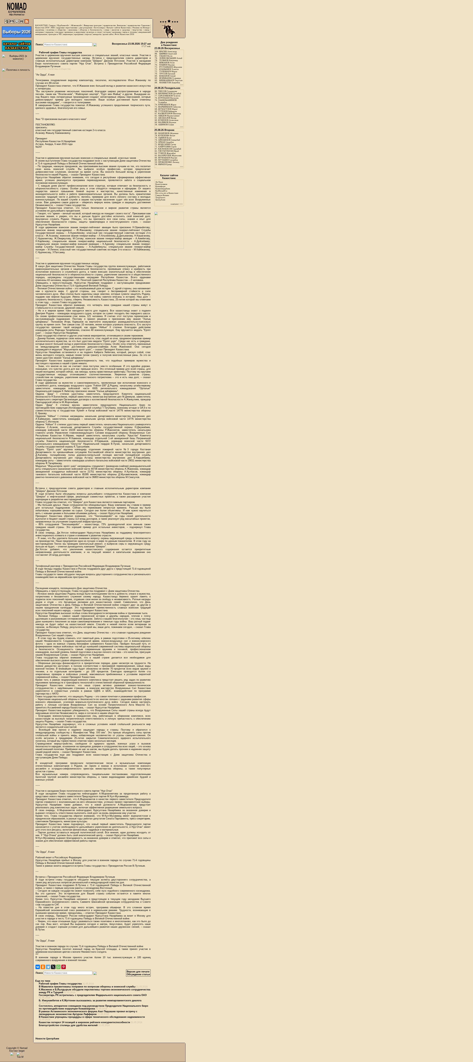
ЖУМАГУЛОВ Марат (168, 109)
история (107, 32)
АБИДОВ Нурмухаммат (169, 116)
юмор (146, 30)
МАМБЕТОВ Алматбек (169, 82)
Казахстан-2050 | (43, 27)
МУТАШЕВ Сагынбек (168, 160)
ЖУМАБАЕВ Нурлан (167, 158)
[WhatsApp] (58, 967)
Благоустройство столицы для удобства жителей (68, 1025)
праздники (78, 34)
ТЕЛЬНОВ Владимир (168, 60)
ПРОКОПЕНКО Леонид (168, 162)
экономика (72, 30)
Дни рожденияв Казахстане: (169, 43)
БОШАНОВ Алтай (167, 76)
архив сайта (108, 34)
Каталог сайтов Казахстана (119, 27)
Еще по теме (42, 980)
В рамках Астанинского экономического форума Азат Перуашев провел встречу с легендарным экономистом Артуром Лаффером (88, 1013)
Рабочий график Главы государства (60, 52)
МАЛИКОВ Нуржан (167, 122)
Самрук (52, 25)
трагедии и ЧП (55, 34)
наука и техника (130, 32)
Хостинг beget (17, 1050)
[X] (53, 967)
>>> (181, 85)
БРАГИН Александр (168, 51)
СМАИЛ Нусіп (165, 56)
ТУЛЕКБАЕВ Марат (168, 71)
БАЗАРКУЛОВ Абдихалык (169, 155)
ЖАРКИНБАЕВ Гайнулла (169, 107)
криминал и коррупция (75, 32)
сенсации (59, 32)
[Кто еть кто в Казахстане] (169, 247)
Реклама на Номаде (141, 27)
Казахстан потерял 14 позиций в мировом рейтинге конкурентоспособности (84, 1022)
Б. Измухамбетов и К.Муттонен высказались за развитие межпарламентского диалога (90, 1000)
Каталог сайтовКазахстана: (169, 176)
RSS (53, 27)
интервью (39, 32)
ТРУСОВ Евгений (167, 74)
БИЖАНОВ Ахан (167, 62)
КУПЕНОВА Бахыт (166, 135)
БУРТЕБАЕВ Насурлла (168, 98)
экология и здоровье (120, 30)
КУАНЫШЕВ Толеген (169, 69)
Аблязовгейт (76, 25)
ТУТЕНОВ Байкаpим (167, 111)
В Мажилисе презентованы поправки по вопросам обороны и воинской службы (87, 986)
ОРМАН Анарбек (166, 142)
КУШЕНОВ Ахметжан (168, 120)
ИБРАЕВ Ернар (165, 164)
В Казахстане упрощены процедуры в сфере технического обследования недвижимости (92, 1017)
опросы (88, 34)
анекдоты (97, 34)
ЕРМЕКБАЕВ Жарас (167, 104)
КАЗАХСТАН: (41, 25)
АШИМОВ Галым (166, 124)
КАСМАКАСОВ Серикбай (169, 149)
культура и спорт (94, 32)
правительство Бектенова (114, 25)
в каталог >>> (177, 204)
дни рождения (85, 27)
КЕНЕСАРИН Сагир (167, 144)
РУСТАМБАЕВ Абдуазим (170, 67)
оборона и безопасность (91, 30)
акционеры (68, 34)
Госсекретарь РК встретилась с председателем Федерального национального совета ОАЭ (93, 995)
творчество (137, 30)
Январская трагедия (92, 25)
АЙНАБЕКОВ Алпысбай (169, 140)
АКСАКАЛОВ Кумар (167, 118)
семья (106, 30)
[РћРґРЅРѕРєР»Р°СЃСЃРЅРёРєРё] (43, 967)
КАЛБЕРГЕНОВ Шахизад (169, 113)
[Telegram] (48, 967)
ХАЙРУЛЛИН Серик (167, 146)
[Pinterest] (63, 967)
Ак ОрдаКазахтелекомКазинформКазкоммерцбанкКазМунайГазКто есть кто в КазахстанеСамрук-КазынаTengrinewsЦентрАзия (166, 191)
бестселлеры (99, 27)
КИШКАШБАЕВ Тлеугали (171, 80)
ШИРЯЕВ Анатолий (168, 54)
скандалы (49, 32)
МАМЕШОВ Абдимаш (168, 133)
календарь (116, 32)
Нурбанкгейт (63, 25)
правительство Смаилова (139, 25)
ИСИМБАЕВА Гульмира (170, 78)
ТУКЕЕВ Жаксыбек (167, 153)
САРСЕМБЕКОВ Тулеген (169, 96)
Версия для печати (138, 971)
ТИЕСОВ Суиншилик (167, 91)
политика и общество (56, 30)
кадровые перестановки (66, 27)
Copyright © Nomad (16, 1048)
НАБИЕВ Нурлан (167, 65)
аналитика (39, 30)
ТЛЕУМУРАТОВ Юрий (168, 151)
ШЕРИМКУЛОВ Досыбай (169, 93)
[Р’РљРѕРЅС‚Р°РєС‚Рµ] (37, 967)
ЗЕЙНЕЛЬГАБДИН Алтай (170, 58)
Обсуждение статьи (138, 974)
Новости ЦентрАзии (47, 1038)
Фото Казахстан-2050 (124, 34)
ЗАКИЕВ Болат (165, 138)
